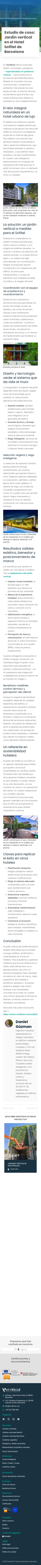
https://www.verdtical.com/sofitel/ (20, 1014)
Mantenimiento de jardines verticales (16, 1447)
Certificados (6, 1504)
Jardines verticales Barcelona (13, 1436)
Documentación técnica (11, 1496)
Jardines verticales (9, 1429)
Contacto (5, 1528)
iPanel (4, 1463)
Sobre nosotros (8, 1521)
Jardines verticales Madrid (12, 1432)
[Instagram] (13, 1419)
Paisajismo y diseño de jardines (13, 1443)
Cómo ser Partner (9, 1484)
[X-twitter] (8, 1419)
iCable (10, 1463)
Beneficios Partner (9, 1488)
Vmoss (16, 1463)
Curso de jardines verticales (13, 1476)
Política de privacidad (10, 1548)
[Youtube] (18, 1419)
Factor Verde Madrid (10, 1451)
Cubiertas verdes (8, 1467)
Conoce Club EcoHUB (10, 1500)
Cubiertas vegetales (9, 1440)
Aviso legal (6, 1544)
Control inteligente (9, 1459)
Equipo (4, 1524)
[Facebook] (3, 1419)
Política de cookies (9, 1552)
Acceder (7, 1536)
